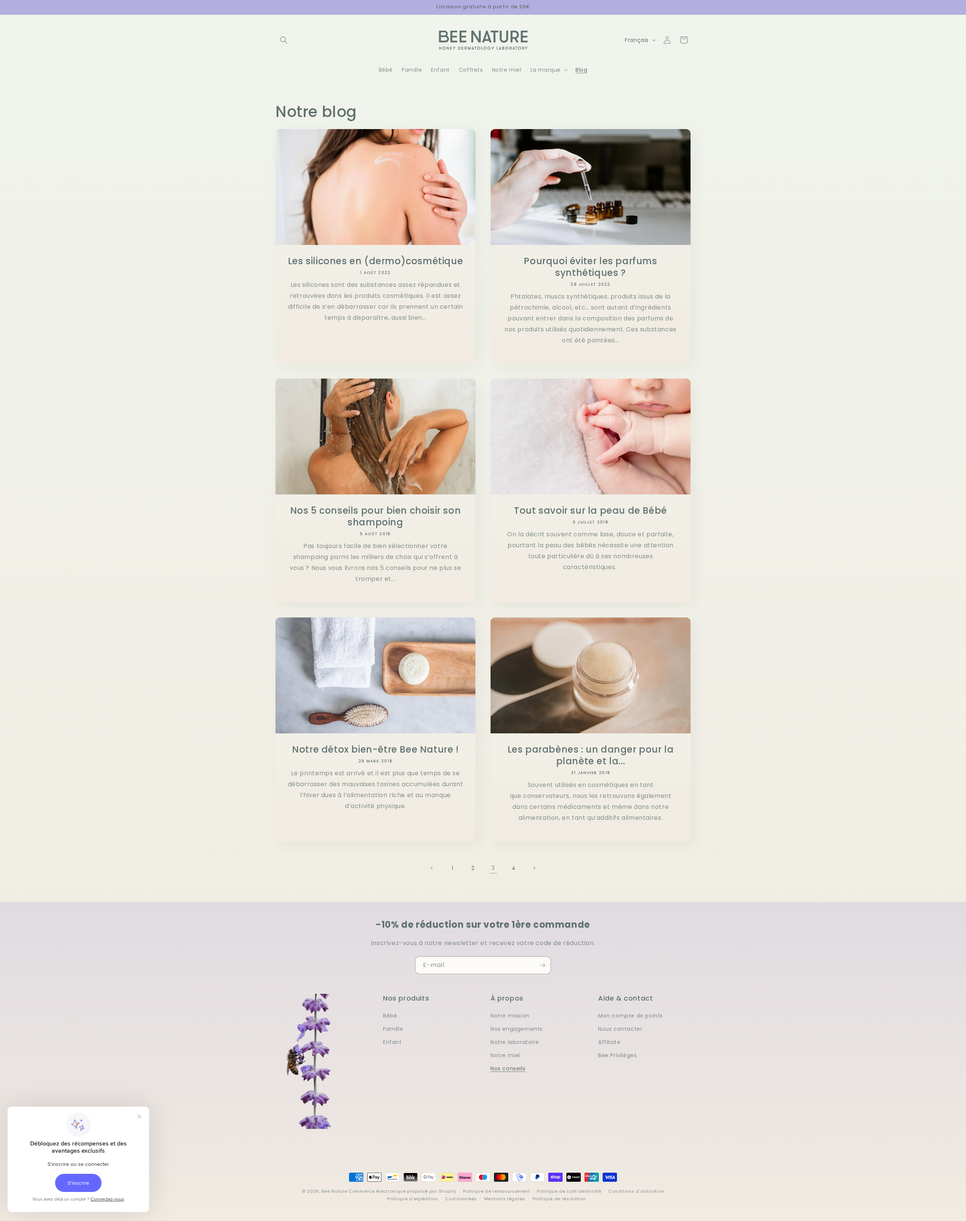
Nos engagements (517, 1029)
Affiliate (609, 1042)
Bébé (390, 1015)
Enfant (392, 1042)
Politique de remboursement (496, 1191)
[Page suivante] (534, 868)
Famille (393, 1029)
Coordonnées (461, 1199)
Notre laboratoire (515, 1042)
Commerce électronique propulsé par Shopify (402, 1191)
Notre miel (505, 1055)
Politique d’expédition (412, 1199)
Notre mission (510, 1015)
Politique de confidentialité (569, 1191)
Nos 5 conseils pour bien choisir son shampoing (375, 516)
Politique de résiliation (559, 1199)
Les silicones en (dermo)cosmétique (375, 261)
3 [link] (493, 868)
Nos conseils (508, 1068)
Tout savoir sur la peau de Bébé (590, 510)
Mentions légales (504, 1199)
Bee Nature (334, 1191)
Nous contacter (620, 1029)
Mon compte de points (630, 1015)
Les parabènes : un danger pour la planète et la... (591, 755)
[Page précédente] (432, 868)
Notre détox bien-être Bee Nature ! (375, 749)
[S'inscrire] (542, 965)
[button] (283, 40)
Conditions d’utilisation (636, 1191)
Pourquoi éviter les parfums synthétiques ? (590, 267)
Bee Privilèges (617, 1055)
